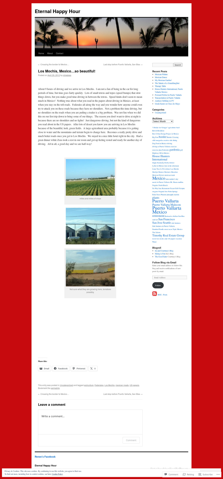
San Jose (157, 222)
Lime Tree (156, 169)
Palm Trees (156, 194)
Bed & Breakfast (158, 130)
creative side (167, 140)
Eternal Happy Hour (57, 11)
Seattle (167, 222)
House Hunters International (161, 157)
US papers (134, 385)
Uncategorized (66, 385)
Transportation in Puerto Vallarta (167, 97)
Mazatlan (174, 172)
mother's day (173, 179)
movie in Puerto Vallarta (161, 182)
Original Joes (163, 191)
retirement (158, 216)
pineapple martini (173, 194)
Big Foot (155, 137)
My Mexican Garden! (163, 80)
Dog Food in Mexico (159, 143)
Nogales (155, 185)
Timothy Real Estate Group (168, 235)
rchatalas (67, 75)
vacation (179, 239)
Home (41, 53)
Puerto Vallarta (165, 201)
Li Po (162, 169)
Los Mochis (109, 385)
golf (181, 150)
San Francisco (166, 219)
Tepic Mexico (177, 229)
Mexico (158, 178)
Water (154, 242)
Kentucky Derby (163, 163)
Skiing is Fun (160, 253)
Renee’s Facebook (45, 456)
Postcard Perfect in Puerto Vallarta (168, 95)
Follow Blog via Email (164, 262)
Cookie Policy (57, 474)
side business (175, 223)
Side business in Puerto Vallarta (163, 226)
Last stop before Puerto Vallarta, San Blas (123, 64)
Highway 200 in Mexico (160, 153)
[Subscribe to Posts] (154, 294)
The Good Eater (161, 256)
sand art (155, 219)
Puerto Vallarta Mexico (166, 210)
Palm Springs (172, 191)
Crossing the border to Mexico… (53, 64)
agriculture (89, 385)
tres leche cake (162, 239)
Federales (99, 385)
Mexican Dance (161, 77)
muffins (180, 182)
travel (154, 239)
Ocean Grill (174, 188)
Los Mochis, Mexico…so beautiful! (66, 70)
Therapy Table (160, 86)
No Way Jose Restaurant (160, 188)
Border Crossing (172, 137)
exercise (174, 146)
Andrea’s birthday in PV (164, 100)
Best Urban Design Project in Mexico (165, 134)
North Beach (163, 185)
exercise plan (157, 150)
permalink (55, 388)
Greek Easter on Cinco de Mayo (167, 103)
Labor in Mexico (158, 166)
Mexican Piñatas (161, 74)
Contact (59, 53)
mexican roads (122, 385)
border (163, 137)
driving (169, 143)
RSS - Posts (162, 294)
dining (175, 140)
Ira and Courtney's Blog (164, 250)
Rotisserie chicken (171, 216)
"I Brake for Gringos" (160, 127)
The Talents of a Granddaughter (167, 83)
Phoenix (163, 194)
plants (155, 197)
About (50, 53)
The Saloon (156, 232)
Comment (131, 440)
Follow (158, 285)
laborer (171, 163)
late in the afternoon (172, 166)
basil (178, 127)
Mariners (167, 172)
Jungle (154, 163)
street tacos (168, 229)
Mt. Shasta (174, 182)
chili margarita (157, 140)
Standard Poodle (158, 229)
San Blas (181, 216)
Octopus (182, 188)
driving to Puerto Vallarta (161, 146)
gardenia (174, 149)
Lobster (167, 169)
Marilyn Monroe (158, 172)
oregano (155, 191)
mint (167, 179)
